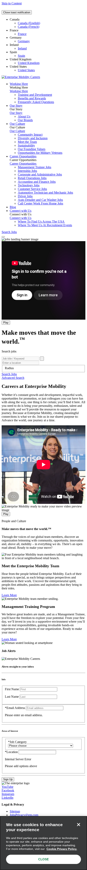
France (22, 34)
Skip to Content (12, 3)
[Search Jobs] (42, 358)
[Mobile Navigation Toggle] (3, 236)
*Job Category (17, 742)
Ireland (22, 48)
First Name (12, 689)
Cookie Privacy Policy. (62, 848)
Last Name (12, 696)
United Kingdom (28, 63)
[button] (9, 374)
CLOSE (43, 859)
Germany (24, 41)
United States (26, 70)
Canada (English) (29, 23)
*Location (12, 752)
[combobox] (43, 368)
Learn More (9, 595)
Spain (21, 55)
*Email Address (15, 708)
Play (5, 322)
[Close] (78, 824)
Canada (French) (28, 26)
